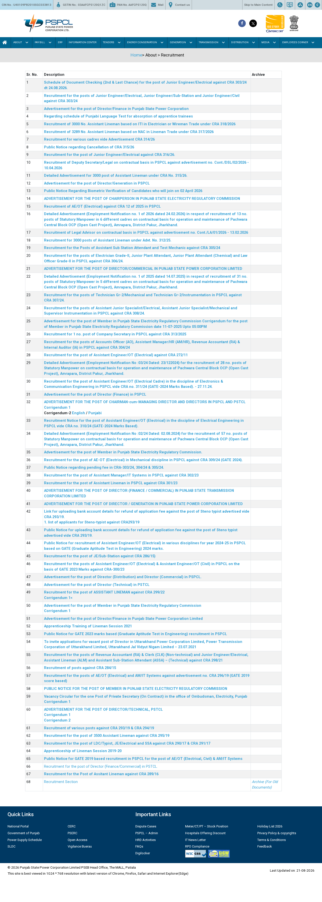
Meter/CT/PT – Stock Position (206, 826)
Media (265, 42)
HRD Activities (145, 840)
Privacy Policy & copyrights (276, 833)
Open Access (77, 840)
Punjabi (95, 413)
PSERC (72, 833)
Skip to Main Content (258, 5)
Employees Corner (295, 42)
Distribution (240, 42)
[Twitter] (253, 23)
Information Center (82, 42)
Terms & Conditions (271, 840)
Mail (161, 5)
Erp (60, 42)
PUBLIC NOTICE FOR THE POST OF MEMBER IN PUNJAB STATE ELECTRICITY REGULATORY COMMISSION (135, 689)
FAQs (139, 846)
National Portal (18, 826)
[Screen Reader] (290, 5)
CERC (71, 826)
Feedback (264, 846)
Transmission (208, 42)
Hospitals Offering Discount (205, 833)
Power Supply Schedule (25, 840)
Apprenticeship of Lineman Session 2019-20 (83, 751)
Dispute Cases (145, 826)
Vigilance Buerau (80, 846)
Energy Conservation (142, 42)
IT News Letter (195, 840)
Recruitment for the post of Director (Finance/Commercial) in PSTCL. (100, 766)
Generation (178, 42)
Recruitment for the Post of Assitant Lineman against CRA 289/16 (101, 774)
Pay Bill (40, 42)
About (17, 42)
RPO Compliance (197, 846)
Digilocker (142, 853)
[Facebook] (242, 23)
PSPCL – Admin (146, 833)
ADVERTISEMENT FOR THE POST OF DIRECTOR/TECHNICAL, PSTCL (103, 709)
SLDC (11, 846)
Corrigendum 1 (57, 407)
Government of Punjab (24, 833)
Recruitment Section (61, 782)
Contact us (182, 5)
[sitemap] (300, 5)
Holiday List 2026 (269, 826)
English (78, 413)
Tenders (108, 42)
